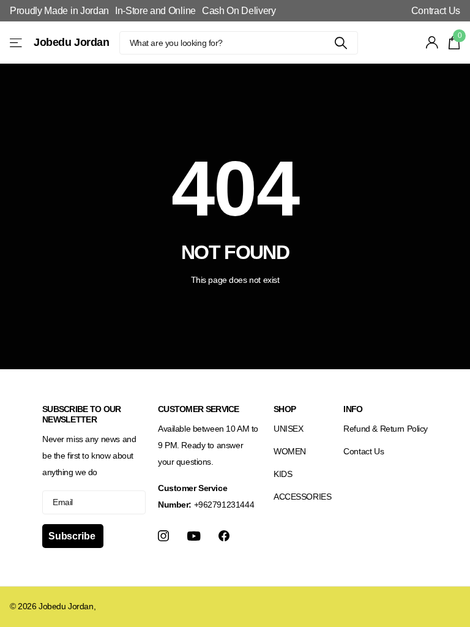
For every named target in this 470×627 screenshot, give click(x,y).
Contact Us (363, 451)
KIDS (283, 474)
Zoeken (341, 42)
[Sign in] (432, 42)
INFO (352, 409)
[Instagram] (163, 535)
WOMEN (290, 451)
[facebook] (223, 535)
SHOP (285, 409)
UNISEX (288, 429)
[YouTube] (194, 536)
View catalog (17, 42)
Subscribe (72, 536)
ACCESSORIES (302, 496)
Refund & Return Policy (385, 429)
